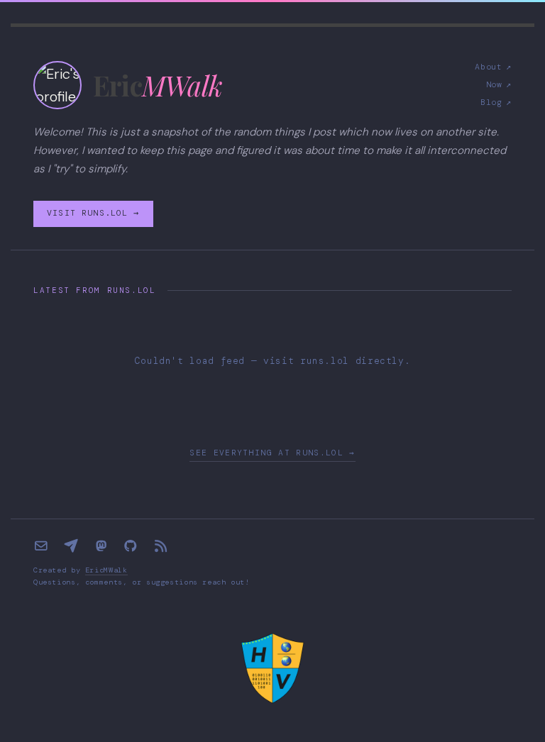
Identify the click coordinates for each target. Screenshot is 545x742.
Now (499, 84)
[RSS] (160, 546)
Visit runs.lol (93, 213)
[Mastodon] (101, 546)
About (493, 67)
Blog (496, 102)
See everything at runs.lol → (272, 453)
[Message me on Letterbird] (71, 546)
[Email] (41, 546)
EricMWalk (106, 570)
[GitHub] (130, 546)
